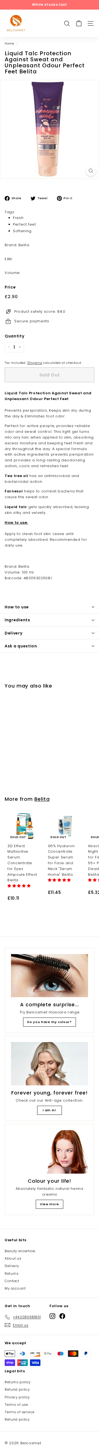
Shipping (34, 363)
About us (13, 1258)
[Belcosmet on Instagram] (52, 1316)
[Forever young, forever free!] (49, 1063)
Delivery (14, 633)
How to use (17, 607)
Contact (12, 1281)
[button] (19, 885)
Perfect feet (24, 224)
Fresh (18, 217)
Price (10, 287)
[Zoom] (91, 171)
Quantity (14, 336)
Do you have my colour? (49, 1022)
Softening (22, 231)
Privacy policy (17, 1397)
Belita (42, 799)
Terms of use (16, 1404)
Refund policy (17, 1389)
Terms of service (19, 1412)
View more (49, 1204)
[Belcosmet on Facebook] (62, 1316)
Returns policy (18, 1382)
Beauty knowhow (20, 1251)
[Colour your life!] (49, 1152)
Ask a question (21, 646)
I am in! (49, 1110)
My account (15, 1288)
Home (9, 43)
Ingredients (17, 620)
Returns (12, 1273)
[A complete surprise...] (49, 975)
